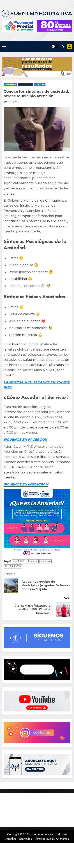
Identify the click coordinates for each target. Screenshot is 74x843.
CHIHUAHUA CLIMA (37, 809)
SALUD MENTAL (13, 566)
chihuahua (32, 561)
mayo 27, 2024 (12, 102)
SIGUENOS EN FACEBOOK (25, 440)
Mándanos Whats (69, 46)
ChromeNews (42, 839)
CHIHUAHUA (10, 84)
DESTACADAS (25, 84)
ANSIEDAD (18, 561)
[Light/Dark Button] (55, 46)
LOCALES (39, 84)
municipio (45, 561)
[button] (4, 46)
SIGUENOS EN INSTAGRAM (26, 484)
